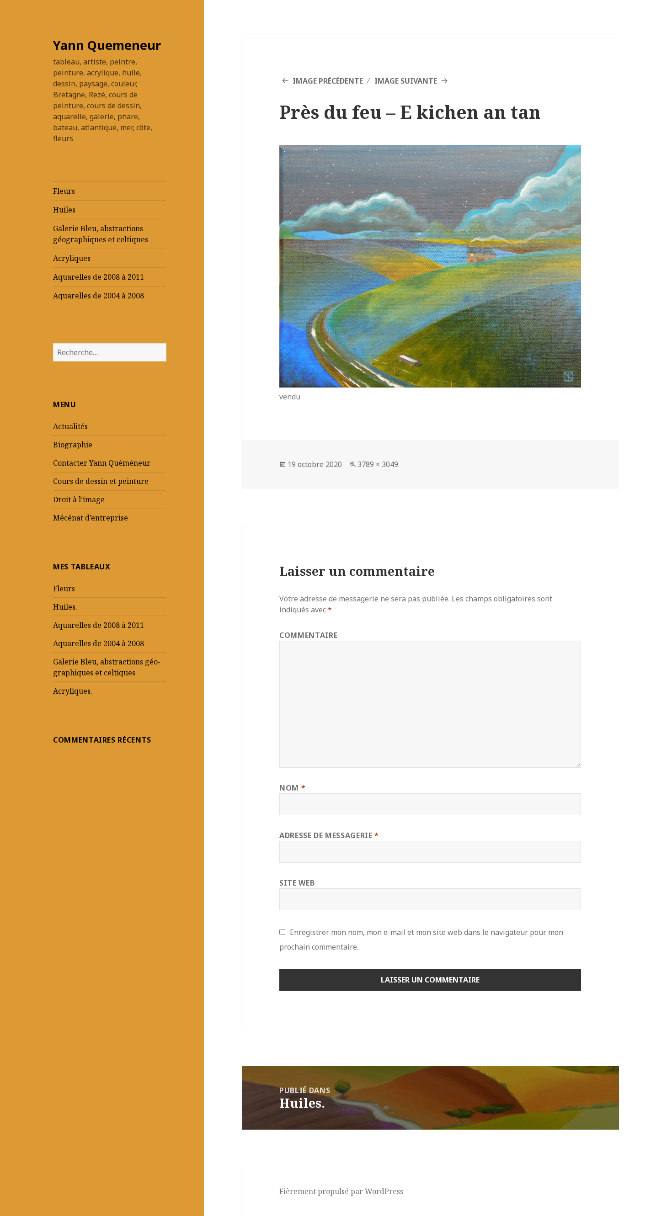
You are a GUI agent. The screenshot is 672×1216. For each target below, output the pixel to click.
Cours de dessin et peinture (101, 481)
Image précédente (328, 81)
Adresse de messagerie (329, 835)
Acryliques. (72, 691)
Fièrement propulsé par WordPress (341, 1191)
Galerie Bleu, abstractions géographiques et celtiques (100, 233)
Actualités (70, 426)
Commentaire (308, 635)
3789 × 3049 (377, 464)
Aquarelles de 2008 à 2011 (98, 277)
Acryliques (72, 258)
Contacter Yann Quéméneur (101, 463)
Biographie (72, 445)
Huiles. (65, 607)
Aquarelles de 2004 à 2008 (98, 296)
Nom (292, 788)
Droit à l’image (79, 499)
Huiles (64, 210)
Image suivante (405, 81)
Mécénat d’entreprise (90, 518)
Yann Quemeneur (107, 45)
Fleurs (64, 191)
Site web (297, 883)
